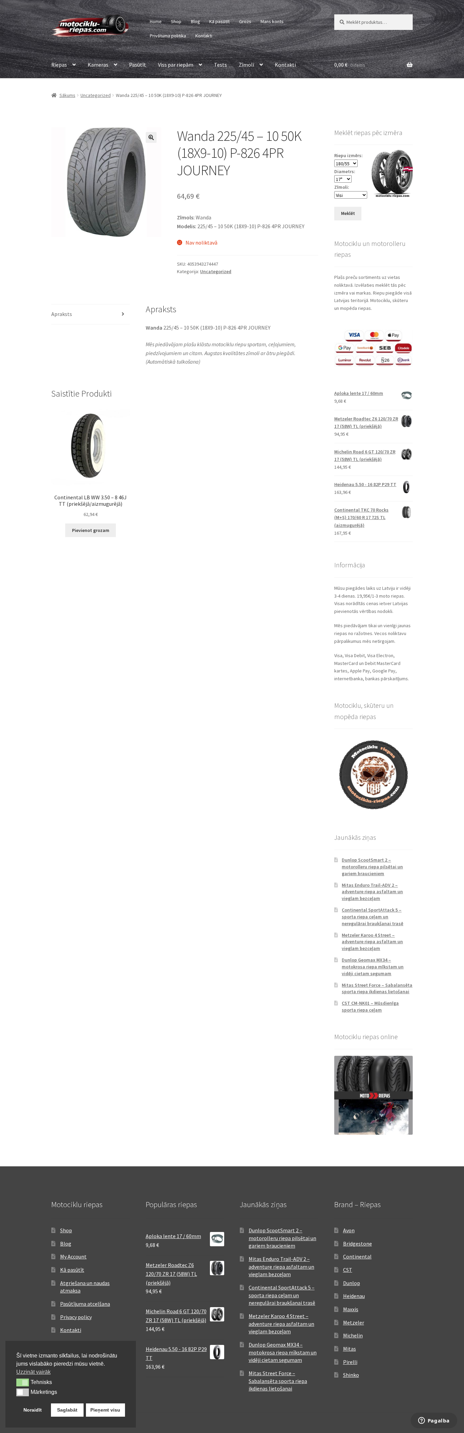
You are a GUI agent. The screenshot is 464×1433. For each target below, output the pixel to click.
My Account (73, 1256)
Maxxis (350, 1309)
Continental (357, 1256)
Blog (195, 21)
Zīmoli (246, 64)
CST (347, 1269)
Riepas (59, 64)
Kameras (98, 64)
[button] (151, 137)
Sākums (67, 95)
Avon (349, 1230)
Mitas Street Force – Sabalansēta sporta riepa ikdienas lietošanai (377, 988)
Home (156, 21)
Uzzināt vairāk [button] (33, 1372)
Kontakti (203, 36)
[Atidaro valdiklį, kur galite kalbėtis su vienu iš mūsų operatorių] (433, 1421)
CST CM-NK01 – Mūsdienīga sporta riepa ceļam (370, 1006)
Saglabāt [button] (67, 1410)
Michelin (353, 1335)
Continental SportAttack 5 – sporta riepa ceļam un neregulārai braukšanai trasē (372, 917)
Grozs (245, 21)
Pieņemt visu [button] (105, 1410)
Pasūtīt (137, 64)
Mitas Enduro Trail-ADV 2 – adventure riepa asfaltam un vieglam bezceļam (372, 892)
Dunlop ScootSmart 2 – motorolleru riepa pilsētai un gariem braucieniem (372, 867)
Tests (220, 64)
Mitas (349, 1348)
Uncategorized (96, 95)
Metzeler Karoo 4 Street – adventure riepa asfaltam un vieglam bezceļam (372, 942)
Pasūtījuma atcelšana (85, 1303)
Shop (176, 21)
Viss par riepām (175, 64)
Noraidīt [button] (32, 1410)
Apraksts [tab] (61, 314)
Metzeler (353, 1322)
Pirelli (350, 1362)
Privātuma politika (168, 36)
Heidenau (354, 1296)
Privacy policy (76, 1317)
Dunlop (351, 1283)
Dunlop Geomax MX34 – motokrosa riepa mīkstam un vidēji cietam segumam (373, 967)
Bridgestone (357, 1243)
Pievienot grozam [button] (90, 530)
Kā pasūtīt (219, 21)
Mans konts (272, 21)
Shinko (351, 1374)
